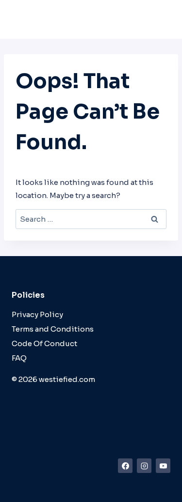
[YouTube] (163, 465)
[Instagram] (144, 465)
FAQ (19, 358)
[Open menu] (159, 24)
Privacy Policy (37, 314)
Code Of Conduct (44, 343)
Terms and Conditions (53, 329)
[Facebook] (125, 465)
